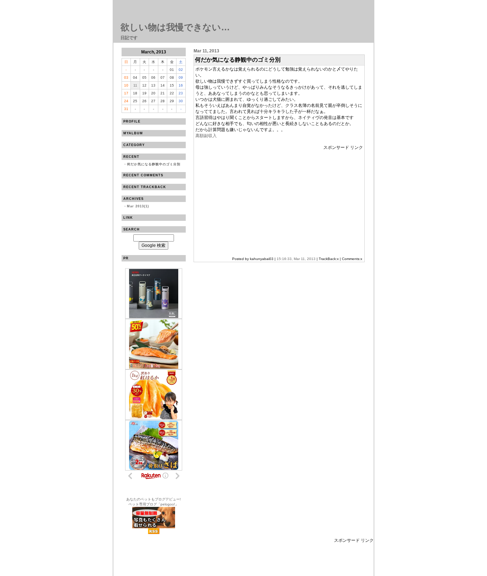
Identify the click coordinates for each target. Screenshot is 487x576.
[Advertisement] (255, 200)
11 (135, 85)
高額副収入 (206, 135)
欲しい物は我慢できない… (175, 27)
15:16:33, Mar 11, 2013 (296, 259)
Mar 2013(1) (138, 206)
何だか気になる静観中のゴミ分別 (153, 164)
